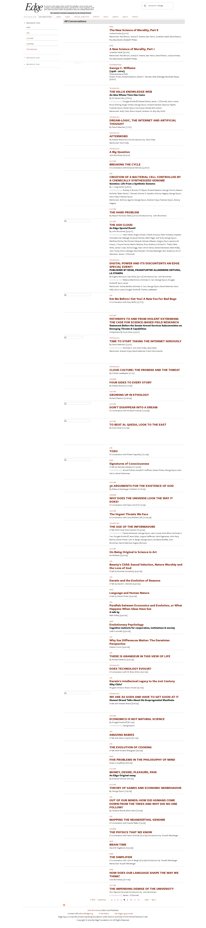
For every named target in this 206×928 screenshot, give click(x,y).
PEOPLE (135, 16)
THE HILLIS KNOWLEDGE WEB (130, 91)
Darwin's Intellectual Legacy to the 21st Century (142, 681)
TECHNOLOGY (114, 88)
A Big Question (119, 152)
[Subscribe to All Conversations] (64, 905)
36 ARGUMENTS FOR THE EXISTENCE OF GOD (141, 486)
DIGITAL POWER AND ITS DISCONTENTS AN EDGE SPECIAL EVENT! (144, 265)
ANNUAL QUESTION (81, 16)
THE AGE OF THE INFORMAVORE (132, 526)
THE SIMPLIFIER (120, 857)
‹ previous (101, 899)
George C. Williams (122, 68)
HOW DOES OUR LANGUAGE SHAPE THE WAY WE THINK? (144, 874)
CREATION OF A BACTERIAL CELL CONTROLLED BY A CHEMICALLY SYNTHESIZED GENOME (145, 178)
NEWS (105, 16)
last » (154, 899)
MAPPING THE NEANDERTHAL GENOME (137, 819)
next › (147, 899)
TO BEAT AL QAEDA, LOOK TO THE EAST (137, 424)
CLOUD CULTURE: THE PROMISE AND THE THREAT (144, 370)
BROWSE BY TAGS (32, 64)
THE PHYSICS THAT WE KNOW (130, 832)
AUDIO (67, 16)
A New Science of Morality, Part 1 (132, 49)
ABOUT (125, 16)
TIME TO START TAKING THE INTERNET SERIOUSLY (145, 341)
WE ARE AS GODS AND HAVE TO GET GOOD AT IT (144, 697)
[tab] (42, 23)
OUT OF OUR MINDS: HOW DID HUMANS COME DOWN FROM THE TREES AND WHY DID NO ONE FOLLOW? (143, 803)
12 (138, 899)
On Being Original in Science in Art (133, 552)
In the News (104, 913)
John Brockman (94, 910)
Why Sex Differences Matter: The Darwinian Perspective (139, 642)
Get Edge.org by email (124, 913)
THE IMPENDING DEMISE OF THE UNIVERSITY (141, 889)
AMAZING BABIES (121, 735)
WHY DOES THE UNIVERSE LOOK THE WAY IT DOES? (141, 500)
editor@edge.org (86, 913)
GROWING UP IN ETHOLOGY (129, 395)
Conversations (115, 64)
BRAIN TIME (117, 844)
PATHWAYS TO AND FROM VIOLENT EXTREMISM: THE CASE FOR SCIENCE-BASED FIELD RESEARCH (144, 320)
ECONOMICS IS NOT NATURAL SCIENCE (137, 719)
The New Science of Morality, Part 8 (133, 30)
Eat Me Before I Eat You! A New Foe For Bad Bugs (142, 299)
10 (131, 899)
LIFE (110, 173)
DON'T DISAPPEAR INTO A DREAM (133, 407)
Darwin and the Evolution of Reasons (134, 580)
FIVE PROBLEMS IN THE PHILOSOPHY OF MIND (142, 759)
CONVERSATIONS (45, 16)
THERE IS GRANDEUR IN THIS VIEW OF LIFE (139, 656)
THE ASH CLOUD (121, 225)
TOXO (113, 451)
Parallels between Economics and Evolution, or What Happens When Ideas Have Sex (145, 607)
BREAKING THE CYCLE (125, 164)
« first (92, 899)
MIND (111, 26)
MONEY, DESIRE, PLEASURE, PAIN (133, 772)
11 (135, 899)
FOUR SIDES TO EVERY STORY (130, 382)
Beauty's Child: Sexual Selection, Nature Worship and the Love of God (145, 566)
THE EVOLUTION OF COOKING (130, 747)
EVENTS (96, 16)
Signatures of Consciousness (129, 463)
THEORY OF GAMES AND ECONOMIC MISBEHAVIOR (145, 788)
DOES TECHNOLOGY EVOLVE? (130, 668)
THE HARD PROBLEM (124, 212)
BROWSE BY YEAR (33, 57)
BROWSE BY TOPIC (33, 23)
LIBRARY (115, 16)
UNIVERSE (112, 379)
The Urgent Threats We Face (128, 514)
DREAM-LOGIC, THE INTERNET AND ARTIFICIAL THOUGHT (142, 122)
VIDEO (58, 16)
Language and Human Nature (129, 593)
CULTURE (112, 161)
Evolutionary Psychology (126, 624)
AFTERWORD (118, 136)
